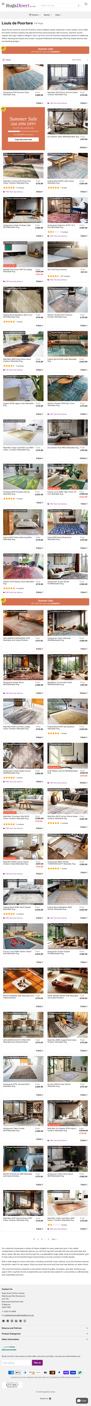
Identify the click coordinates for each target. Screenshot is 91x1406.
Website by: (44, 1399)
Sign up (37, 1363)
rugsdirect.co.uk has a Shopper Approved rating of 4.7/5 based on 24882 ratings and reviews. (45, 1377)
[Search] (79, 5)
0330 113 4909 (10, 1311)
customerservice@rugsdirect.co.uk (19, 1315)
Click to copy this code (46, 50)
